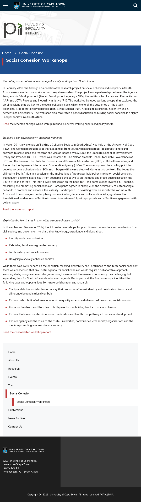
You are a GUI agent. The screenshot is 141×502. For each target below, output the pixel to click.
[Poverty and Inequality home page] (25, 28)
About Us (13, 360)
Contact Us (15, 426)
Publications (15, 410)
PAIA (110, 494)
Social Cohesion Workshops (33, 401)
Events (12, 377)
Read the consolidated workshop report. (27, 332)
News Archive (16, 418)
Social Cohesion (20, 393)
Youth (11, 385)
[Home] (23, 450)
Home (11, 352)
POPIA (103, 494)
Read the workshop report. (19, 209)
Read (6, 124)
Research (14, 368)
